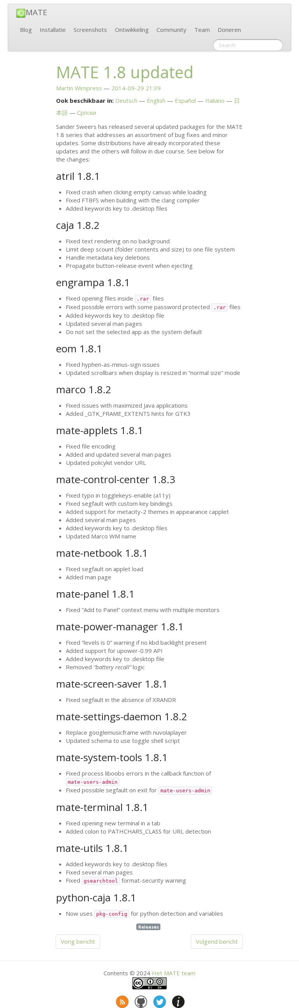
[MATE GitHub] (140, 1000)
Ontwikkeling (132, 29)
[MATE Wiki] (177, 1000)
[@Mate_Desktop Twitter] (158, 1000)
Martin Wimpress (79, 88)
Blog (26, 29)
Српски (86, 112)
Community (171, 29)
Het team (173, 973)
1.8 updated (124, 72)
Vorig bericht (78, 941)
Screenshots (90, 29)
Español (185, 100)
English (156, 100)
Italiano (215, 100)
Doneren (229, 29)
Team (202, 29)
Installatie (53, 29)
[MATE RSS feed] (121, 1000)
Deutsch (126, 100)
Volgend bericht (217, 941)
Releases (148, 927)
